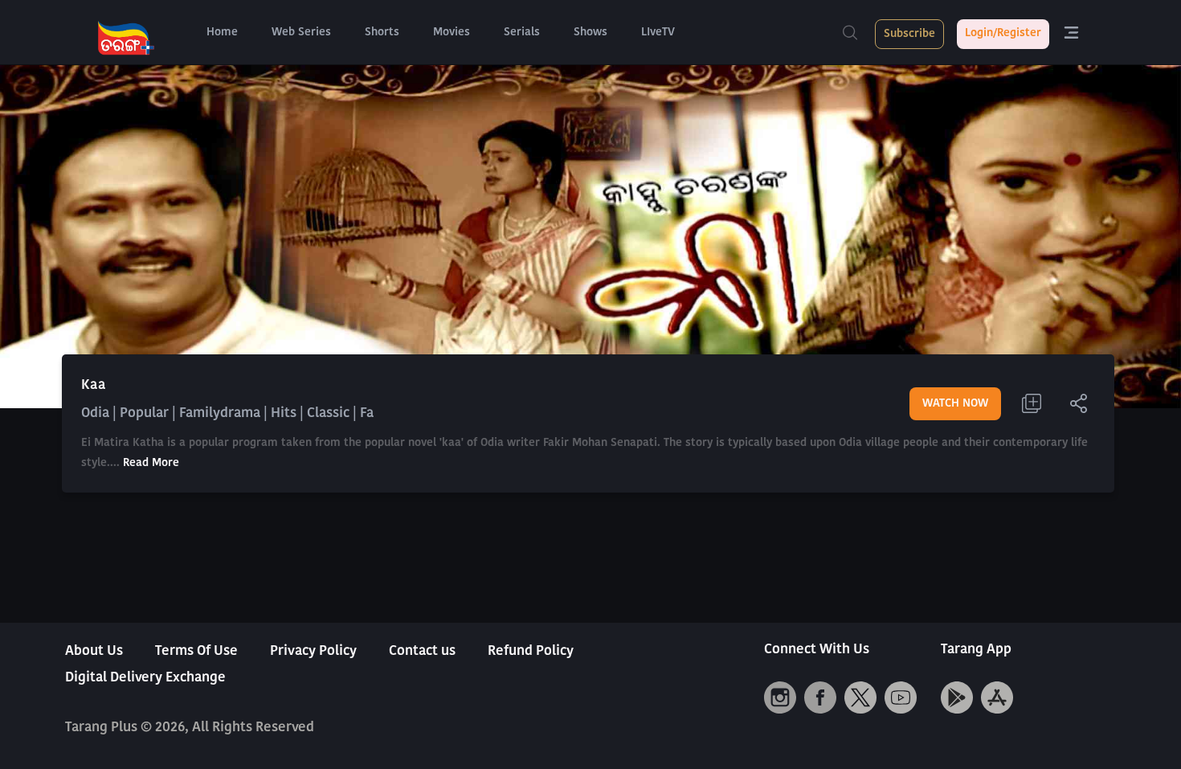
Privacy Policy (313, 651)
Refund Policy (531, 651)
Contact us (422, 651)
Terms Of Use (196, 651)
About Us (94, 651)
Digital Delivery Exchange (145, 678)
